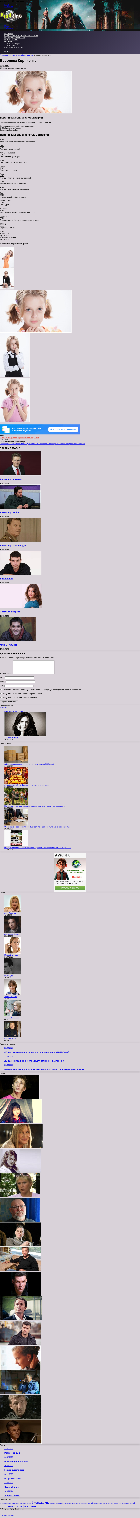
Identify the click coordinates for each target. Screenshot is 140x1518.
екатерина (71, 1503)
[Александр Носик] (20, 1271)
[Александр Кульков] (12, 932)
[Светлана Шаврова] (21, 607)
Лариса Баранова (11, 1018)
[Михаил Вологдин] (21, 1320)
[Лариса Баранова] (12, 1016)
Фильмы (8, 42)
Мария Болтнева (11, 955)
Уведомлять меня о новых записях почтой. (20, 698)
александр (4, 1503)
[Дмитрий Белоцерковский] (19, 1098)
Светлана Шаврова (10, 612)
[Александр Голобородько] (20, 541)
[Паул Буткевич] (12, 974)
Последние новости (14, 38)
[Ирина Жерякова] (20, 1172)
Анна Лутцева (10, 913)
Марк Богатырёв (8, 645)
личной (90, 1503)
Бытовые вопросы (13, 47)
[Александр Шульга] (20, 1418)
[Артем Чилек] (20, 574)
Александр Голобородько (13, 545)
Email (3, 681)
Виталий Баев (10, 1038)
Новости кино (11, 40)
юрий (41, 1507)
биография (4, 438)
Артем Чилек (6, 578)
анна (29, 1503)
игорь (81, 1503)
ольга (124, 1503)
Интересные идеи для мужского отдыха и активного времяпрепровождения (35, 806)
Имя (2, 677)
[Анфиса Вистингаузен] (21, 1123)
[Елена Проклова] (21, 1147)
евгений (65, 1503)
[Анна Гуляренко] (20, 1197)
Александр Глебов (9, 512)
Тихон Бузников (10, 997)
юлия (38, 1507)
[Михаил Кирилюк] (20, 1394)
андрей (25, 1503)
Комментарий (6, 674)
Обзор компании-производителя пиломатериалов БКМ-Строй (29, 764)
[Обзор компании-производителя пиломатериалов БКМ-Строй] (16, 762)
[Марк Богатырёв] (18, 641)
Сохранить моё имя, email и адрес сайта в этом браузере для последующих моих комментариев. (42, 690)
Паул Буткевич (10, 976)
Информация (14, 44)
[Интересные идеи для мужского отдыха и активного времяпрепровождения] (16, 804)
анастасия (19, 1503)
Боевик (12, 46)
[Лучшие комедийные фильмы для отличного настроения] (16, 783)
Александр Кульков (12, 934)
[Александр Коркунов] (20, 475)
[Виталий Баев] (12, 1036)
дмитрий (59, 1503)
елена (77, 1503)
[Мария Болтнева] (12, 953)
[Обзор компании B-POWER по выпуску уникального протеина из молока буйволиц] (16, 846)
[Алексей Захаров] (20, 1295)
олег (120, 1503)
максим (96, 1503)
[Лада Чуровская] (20, 1369)
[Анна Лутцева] (12, 911)
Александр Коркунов (11, 479)
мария (100, 1503)
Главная (3, 55)
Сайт (2, 686)
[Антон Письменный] (20, 1221)
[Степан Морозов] (20, 1246)
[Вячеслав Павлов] (21, 1443)
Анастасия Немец (11, 738)
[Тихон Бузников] (12, 995)
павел (127, 1503)
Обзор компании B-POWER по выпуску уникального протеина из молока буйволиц (37, 848)
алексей (12, 1503)
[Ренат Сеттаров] (20, 1344)
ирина (85, 1503)
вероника (13, 438)
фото (32, 1506)
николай (116, 1503)
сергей (132, 1503)
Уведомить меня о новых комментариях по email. (23, 694)
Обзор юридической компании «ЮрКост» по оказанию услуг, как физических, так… (37, 827)
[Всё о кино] (11, 22)
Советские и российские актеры (21, 36)
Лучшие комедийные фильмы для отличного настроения (27, 785)
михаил (105, 1503)
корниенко (22, 438)
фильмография (32, 438)
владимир (51, 1503)
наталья (110, 1503)
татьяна (2, 1507)
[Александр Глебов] (20, 508)
